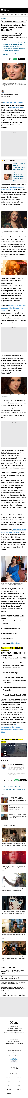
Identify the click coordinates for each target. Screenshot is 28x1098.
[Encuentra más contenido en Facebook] (3, 59)
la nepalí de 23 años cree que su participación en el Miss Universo (13, 308)
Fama (9, 1085)
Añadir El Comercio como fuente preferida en (14, 21)
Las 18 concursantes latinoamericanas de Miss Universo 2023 (18, 176)
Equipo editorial (14, 1026)
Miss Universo (21, 789)
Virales (9, 1089)
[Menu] (2, 10)
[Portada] (14, 1025)
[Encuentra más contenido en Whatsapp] (10, 59)
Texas (12, 14)
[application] (14, 750)
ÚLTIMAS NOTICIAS (8, 968)
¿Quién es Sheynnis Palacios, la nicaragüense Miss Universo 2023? (19, 166)
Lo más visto (6, 795)
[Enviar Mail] (2, 94)
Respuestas (9, 1077)
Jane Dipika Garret (8, 786)
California (7, 14)
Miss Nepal (18, 786)
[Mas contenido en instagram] (16, 1068)
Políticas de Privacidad (14, 1053)
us (9, 1081)
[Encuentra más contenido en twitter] (6, 59)
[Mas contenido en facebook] (11, 1068)
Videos (19, 1077)
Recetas (19, 1089)
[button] (5, 753)
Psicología (23, 14)
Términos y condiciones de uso (14, 1050)
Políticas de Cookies (14, 1055)
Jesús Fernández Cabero (11, 94)
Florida (2, 14)
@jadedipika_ (15, 643)
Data (19, 1081)
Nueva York (17, 14)
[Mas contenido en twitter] (14, 1068)
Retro (19, 1085)
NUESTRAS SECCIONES (14, 1073)
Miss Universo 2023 (9, 789)
